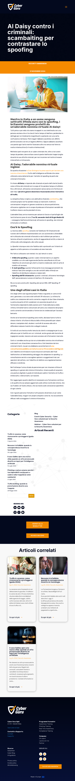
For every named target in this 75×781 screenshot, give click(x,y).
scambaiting (54, 199)
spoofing (25, 231)
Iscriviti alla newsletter (50, 766)
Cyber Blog (11, 753)
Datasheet (11, 751)
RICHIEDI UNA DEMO (37, 535)
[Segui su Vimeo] (22, 507)
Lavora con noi (44, 741)
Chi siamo (42, 738)
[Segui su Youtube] (19, 507)
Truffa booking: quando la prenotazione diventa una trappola (18, 486)
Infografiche (12, 755)
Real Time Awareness (46, 729)
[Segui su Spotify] (22, 512)
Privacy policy (12, 760)
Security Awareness (24, 585)
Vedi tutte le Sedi (13, 728)
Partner (41, 743)
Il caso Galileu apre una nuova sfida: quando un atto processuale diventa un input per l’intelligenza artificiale (21, 651)
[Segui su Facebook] (19, 512)
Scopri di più (14, 617)
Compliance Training (46, 731)
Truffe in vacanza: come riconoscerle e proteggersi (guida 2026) (20, 436)
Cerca (31, 496)
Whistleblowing (13, 765)
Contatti (10, 734)
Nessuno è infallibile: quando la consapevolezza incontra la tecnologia (19, 448)
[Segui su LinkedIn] (15, 507)
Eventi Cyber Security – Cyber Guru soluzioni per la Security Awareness (46, 419)
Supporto (11, 736)
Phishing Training (45, 726)
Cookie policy (12, 763)
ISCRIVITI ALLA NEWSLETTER (37, 525)
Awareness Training (45, 724)
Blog (36, 413)
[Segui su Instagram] (15, 512)
